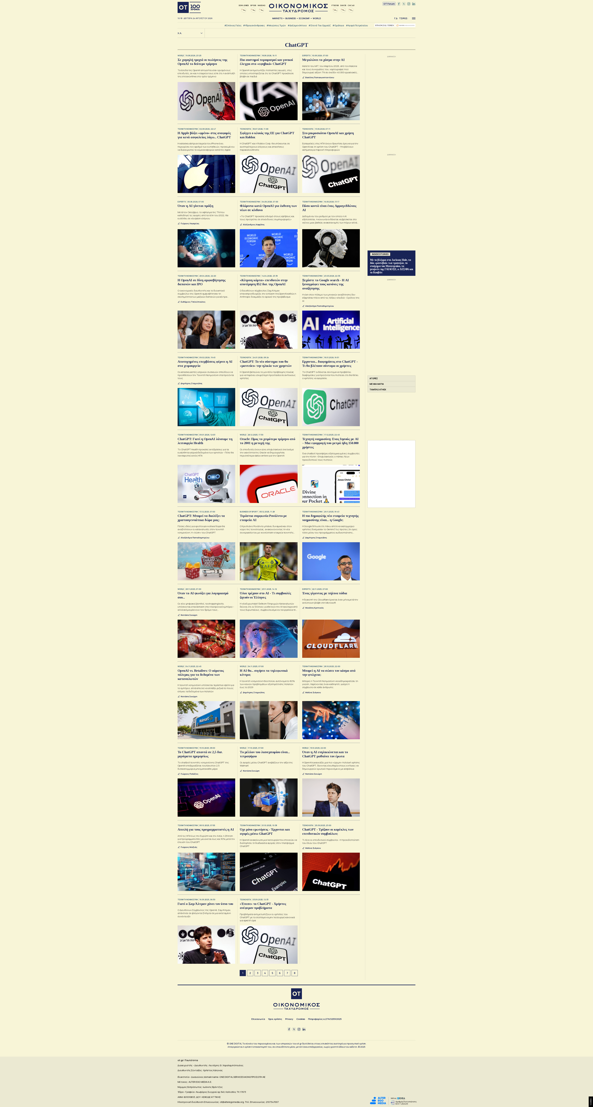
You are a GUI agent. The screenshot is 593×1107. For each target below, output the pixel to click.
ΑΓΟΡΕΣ (374, 378)
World (317, 18)
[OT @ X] (404, 4)
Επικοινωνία (258, 1019)
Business (290, 18)
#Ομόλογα (338, 25)
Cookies (300, 1019)
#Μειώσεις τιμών (276, 25)
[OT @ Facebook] (399, 4)
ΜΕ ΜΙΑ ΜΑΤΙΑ (377, 383)
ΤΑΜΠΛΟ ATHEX (378, 389)
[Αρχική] (189, 7)
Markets (277, 18)
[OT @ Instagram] (408, 4)
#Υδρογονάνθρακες (254, 25)
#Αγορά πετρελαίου (357, 25)
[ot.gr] (298, 11)
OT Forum (389, 3)
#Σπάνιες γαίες (232, 25)
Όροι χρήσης (275, 1019)
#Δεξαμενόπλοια (297, 25)
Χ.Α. (180, 33)
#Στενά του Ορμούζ (320, 25)
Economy (304, 18)
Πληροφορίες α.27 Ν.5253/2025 (325, 1019)
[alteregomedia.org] (378, 1103)
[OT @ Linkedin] (413, 4)
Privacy (289, 1019)
